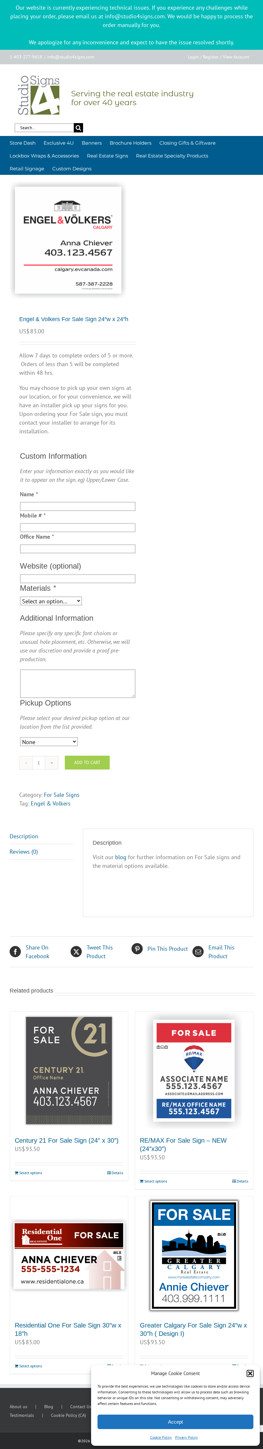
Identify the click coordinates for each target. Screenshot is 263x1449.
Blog (48, 1406)
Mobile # (32, 515)
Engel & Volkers (51, 803)
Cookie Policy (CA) (68, 1415)
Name (29, 494)
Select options (30, 1172)
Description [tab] (24, 836)
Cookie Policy (161, 1437)
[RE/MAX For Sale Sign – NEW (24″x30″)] (194, 1071)
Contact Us (80, 1406)
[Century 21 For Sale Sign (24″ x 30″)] (69, 1071)
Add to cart (87, 762)
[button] (250, 1373)
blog (120, 857)
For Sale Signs (62, 794)
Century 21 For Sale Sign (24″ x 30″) (67, 1140)
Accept (175, 1422)
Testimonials (22, 1415)
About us (18, 1406)
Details (117, 1172)
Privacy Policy (186, 1437)
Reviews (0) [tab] (24, 851)
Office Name (37, 536)
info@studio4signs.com (70, 57)
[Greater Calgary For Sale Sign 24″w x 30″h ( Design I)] (194, 1255)
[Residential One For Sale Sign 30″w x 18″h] (69, 1255)
